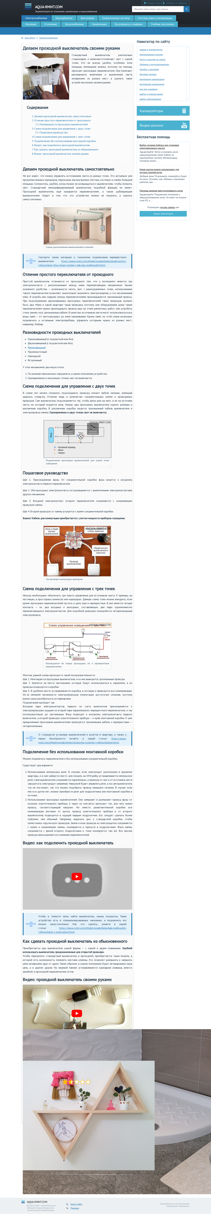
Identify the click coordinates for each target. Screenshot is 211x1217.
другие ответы (167, 207)
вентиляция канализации (152, 79)
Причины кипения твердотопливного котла (161, 190)
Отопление (50, 24)
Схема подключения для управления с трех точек (61, 136)
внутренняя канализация (152, 84)
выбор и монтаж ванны (151, 94)
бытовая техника (148, 74)
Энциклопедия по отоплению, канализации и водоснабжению (66, 8)
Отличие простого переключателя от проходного (61, 120)
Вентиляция (87, 18)
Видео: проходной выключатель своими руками (60, 153)
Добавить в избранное (177, 3)
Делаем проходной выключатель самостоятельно (61, 116)
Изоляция (30, 24)
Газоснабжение (64, 18)
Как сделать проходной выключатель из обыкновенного (65, 149)
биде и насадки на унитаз (153, 59)
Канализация (99, 24)
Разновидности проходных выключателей (61, 124)
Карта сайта (76, 1204)
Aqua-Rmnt (30, 37)
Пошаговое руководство (51, 132)
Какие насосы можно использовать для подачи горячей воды (159, 171)
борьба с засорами (149, 69)
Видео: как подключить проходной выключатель (61, 145)
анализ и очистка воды (151, 49)
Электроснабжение (36, 18)
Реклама (75, 1208)
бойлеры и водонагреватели (154, 64)
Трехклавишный (37, 347)
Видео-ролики (151, 125)
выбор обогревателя (150, 99)
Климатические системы (116, 18)
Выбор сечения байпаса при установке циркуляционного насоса (159, 147)
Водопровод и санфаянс (129, 24)
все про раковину (149, 89)
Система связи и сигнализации (155, 18)
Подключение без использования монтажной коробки (64, 141)
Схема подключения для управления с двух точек (61, 128)
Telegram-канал (153, 3)
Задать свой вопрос (163, 213)
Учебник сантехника (162, 24)
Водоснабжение (74, 24)
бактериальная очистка (151, 54)
